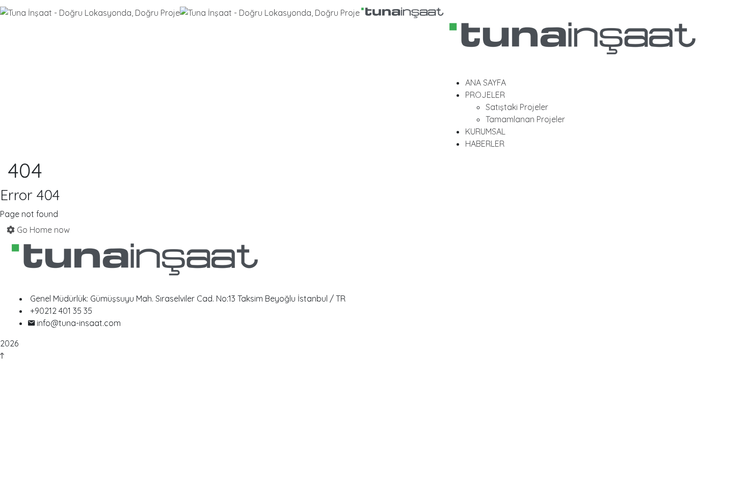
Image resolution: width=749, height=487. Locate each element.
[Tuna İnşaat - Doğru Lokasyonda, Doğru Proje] (90, 12)
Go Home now (42, 230)
